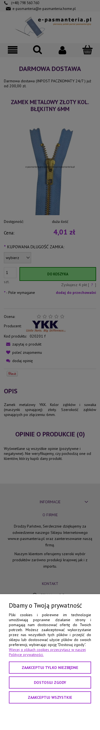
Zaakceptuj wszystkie (50, 697)
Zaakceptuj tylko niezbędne (50, 667)
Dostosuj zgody (50, 682)
